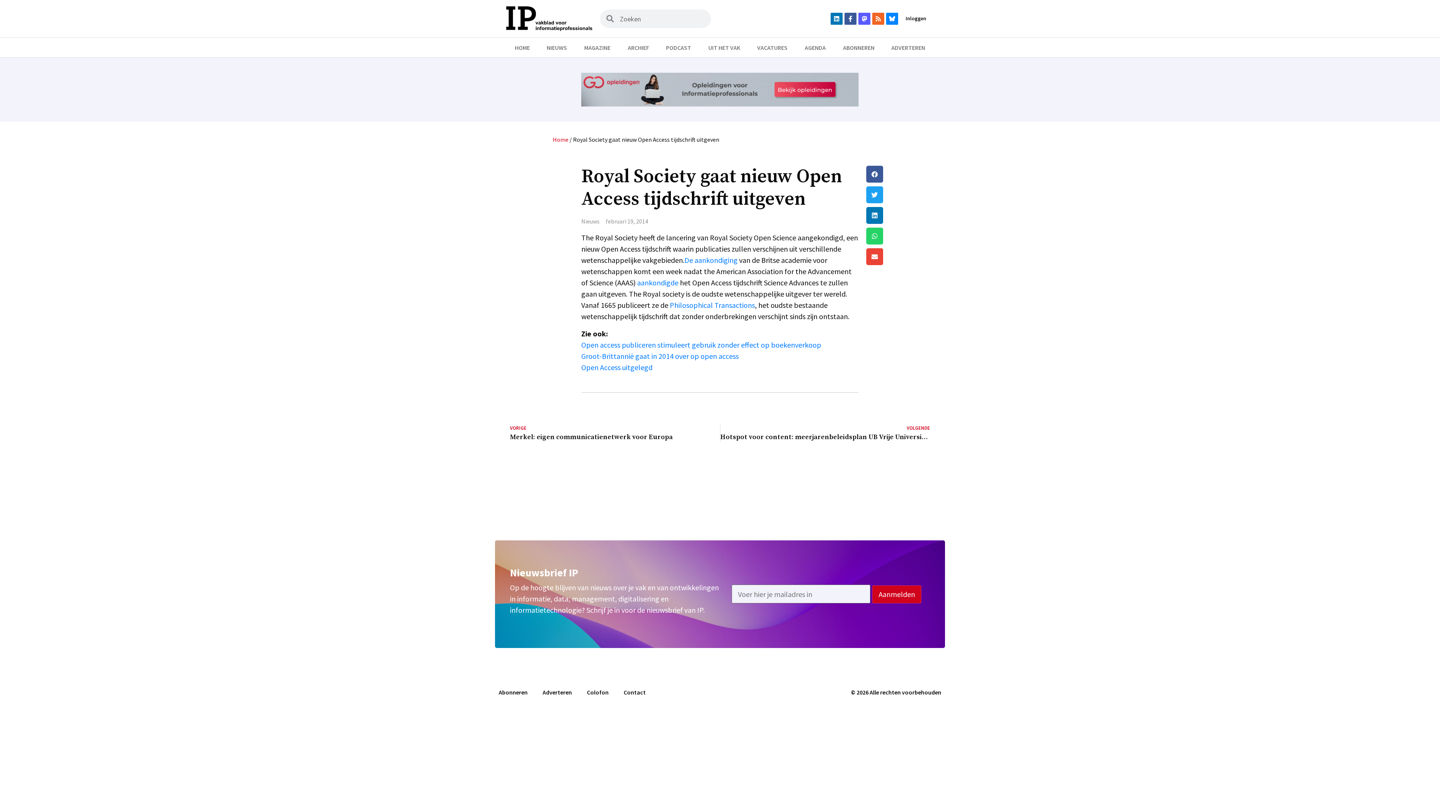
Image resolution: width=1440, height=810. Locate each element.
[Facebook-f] (850, 19)
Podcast (678, 47)
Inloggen (916, 18)
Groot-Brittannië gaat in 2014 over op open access (660, 356)
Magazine (597, 47)
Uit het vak (724, 47)
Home (522, 47)
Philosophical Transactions (712, 305)
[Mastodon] (864, 19)
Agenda (815, 47)
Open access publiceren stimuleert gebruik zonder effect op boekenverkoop (701, 345)
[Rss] (878, 19)
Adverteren (908, 47)
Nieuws (557, 47)
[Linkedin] (837, 19)
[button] (898, 174)
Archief (638, 47)
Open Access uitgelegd (616, 367)
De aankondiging (711, 260)
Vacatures (772, 47)
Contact (635, 692)
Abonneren (858, 47)
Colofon (598, 692)
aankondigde (657, 282)
